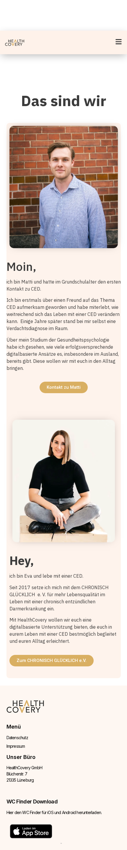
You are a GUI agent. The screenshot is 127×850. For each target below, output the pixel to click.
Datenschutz (17, 737)
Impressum (15, 746)
